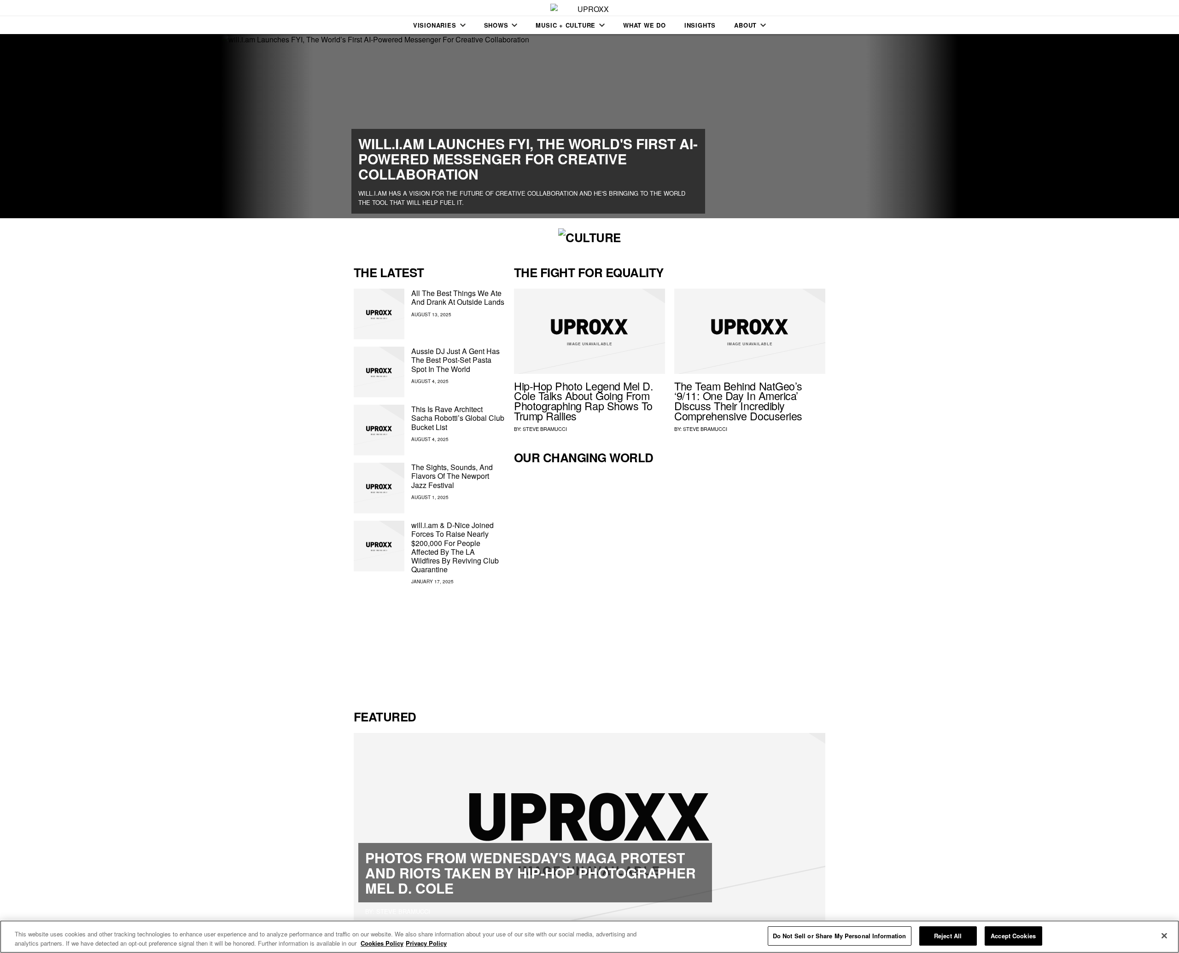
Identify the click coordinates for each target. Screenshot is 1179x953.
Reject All (948, 935)
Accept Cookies (1013, 935)
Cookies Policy (382, 943)
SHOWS (496, 25)
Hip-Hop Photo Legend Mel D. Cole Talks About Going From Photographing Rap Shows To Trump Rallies (583, 401)
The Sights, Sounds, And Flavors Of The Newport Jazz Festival (452, 476)
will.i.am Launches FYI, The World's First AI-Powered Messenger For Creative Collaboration (528, 159)
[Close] (1164, 935)
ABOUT (745, 25)
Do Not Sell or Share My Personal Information (839, 935)
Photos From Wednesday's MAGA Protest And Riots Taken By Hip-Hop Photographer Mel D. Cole (530, 873)
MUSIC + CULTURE (565, 25)
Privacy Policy (426, 943)
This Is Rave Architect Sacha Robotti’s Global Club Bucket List (457, 418)
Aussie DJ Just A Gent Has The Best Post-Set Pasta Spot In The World (455, 360)
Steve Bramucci (545, 428)
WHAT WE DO (644, 25)
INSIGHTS (700, 25)
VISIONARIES (434, 25)
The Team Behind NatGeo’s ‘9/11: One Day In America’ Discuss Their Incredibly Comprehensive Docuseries (738, 401)
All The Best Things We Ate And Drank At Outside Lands (457, 297)
